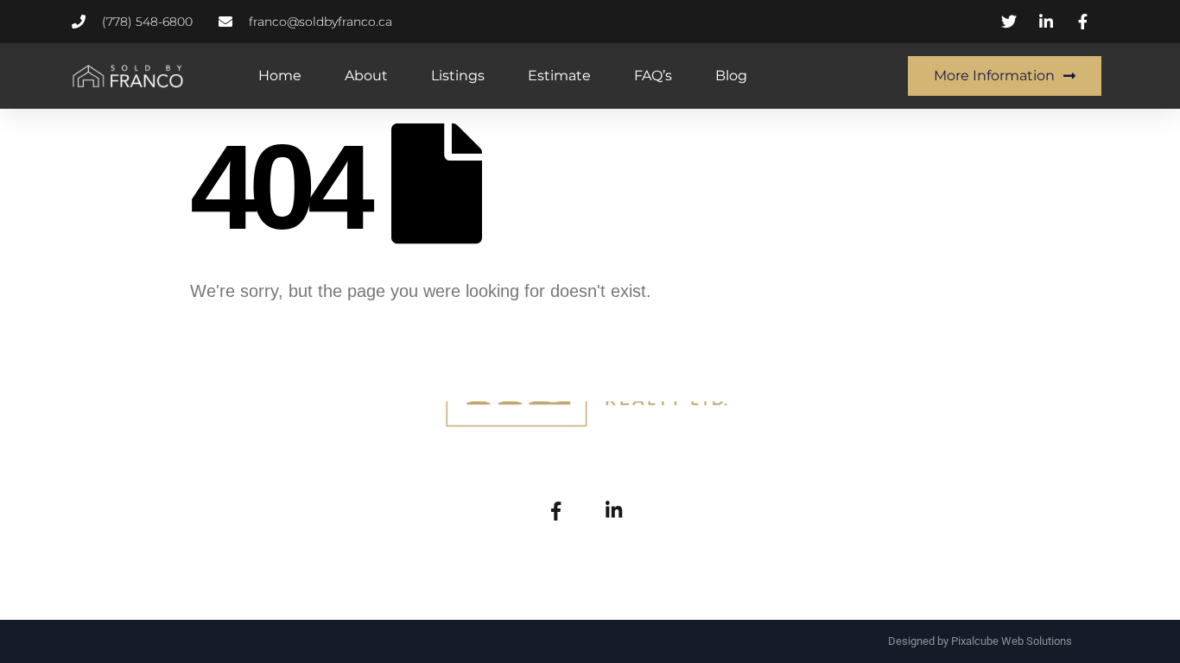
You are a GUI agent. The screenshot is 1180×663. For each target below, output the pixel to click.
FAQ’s (653, 75)
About (366, 75)
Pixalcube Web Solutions (1011, 641)
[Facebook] (555, 509)
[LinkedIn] (613, 509)
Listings (458, 75)
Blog (731, 75)
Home (279, 75)
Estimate (559, 75)
